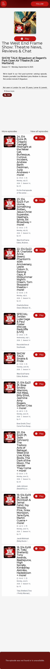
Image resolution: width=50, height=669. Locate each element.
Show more (9, 91)
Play (27, 38)
